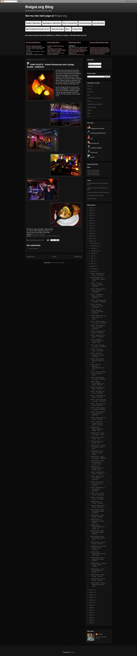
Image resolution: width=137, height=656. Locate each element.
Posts (91, 64)
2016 (91, 233)
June (92, 258)
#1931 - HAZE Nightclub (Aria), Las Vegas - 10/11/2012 (98, 327)
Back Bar (90, 86)
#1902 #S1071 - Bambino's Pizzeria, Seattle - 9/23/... (97, 468)
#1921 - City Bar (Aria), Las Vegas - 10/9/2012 (98, 378)
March (93, 266)
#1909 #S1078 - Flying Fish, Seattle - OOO (97, 433)
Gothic (89, 101)
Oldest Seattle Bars (93, 173)
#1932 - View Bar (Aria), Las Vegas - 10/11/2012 (98, 322)
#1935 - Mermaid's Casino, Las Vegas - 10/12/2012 (97, 306)
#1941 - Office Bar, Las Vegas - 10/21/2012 (97, 274)
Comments (93, 66)
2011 (91, 592)
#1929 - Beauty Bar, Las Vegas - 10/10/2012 (98, 336)
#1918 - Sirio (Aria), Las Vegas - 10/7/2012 (98, 392)
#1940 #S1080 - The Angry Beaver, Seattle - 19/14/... (98, 279)
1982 (91, 623)
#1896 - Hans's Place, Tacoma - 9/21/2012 (97, 498)
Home (54, 256)
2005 (91, 607)
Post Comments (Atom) (57, 262)
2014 (91, 238)
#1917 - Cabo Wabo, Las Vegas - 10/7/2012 (98, 396)
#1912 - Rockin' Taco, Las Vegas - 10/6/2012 (98, 418)
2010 (91, 595)
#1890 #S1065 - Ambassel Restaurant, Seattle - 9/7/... (98, 526)
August (93, 253)
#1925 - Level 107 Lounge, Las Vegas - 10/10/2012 (97, 354)
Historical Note (91, 107)
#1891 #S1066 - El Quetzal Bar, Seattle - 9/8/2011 (98, 521)
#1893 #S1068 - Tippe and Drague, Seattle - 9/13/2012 (98, 511)
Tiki (88, 116)
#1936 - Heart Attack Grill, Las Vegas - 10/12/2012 (98, 301)
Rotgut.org (60, 15)
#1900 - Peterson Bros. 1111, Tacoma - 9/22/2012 (97, 477)
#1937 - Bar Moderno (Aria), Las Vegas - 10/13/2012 (97, 296)
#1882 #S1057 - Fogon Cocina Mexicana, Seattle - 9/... (97, 570)
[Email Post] (48, 240)
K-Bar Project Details (93, 174)
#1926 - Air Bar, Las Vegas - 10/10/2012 (97, 349)
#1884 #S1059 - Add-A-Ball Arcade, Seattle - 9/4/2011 (97, 559)
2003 (50, 230)
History (89, 110)
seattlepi (49, 236)
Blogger (72, 652)
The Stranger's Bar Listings (95, 195)
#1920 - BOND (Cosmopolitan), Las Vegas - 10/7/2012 (97, 383)
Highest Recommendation (95, 104)
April (92, 263)
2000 (91, 618)
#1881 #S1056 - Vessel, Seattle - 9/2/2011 (98, 575)
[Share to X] (55, 240)
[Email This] (51, 240)
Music (89, 113)
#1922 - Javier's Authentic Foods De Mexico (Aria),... (98, 373)
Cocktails (90, 92)
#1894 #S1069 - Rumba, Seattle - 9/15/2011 (98, 506)
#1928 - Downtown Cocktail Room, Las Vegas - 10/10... (97, 341)
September (94, 251)
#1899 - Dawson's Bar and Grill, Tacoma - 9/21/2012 (97, 483)
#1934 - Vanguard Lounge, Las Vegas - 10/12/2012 (97, 311)
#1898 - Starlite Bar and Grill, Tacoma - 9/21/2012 (98, 489)
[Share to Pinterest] (58, 240)
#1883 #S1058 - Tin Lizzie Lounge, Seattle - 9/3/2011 (98, 565)
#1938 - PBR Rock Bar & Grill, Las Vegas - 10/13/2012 (98, 290)
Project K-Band (91, 198)
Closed (89, 89)
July (92, 256)
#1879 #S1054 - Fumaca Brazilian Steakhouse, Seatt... (98, 584)
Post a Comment (33, 248)
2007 (91, 602)
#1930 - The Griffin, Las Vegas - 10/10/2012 (98, 331)
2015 (91, 236)
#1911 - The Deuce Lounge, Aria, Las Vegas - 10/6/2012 (97, 423)
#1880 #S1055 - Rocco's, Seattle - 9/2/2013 (98, 579)
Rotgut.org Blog (39, 7)
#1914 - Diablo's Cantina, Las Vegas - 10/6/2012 (98, 408)
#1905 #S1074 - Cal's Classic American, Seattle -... (97, 452)
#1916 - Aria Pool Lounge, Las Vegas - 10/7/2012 (98, 400)
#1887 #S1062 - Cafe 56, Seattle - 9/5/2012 (98, 542)
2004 (91, 610)
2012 (91, 590)
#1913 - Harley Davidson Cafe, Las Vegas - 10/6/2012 (98, 413)
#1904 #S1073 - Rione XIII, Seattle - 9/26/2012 (98, 457)
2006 (91, 605)
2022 (91, 218)
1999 (91, 620)
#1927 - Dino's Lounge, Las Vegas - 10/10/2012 (98, 345)
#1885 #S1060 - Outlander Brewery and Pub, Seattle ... (98, 553)
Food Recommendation (94, 98)
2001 (91, 615)
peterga (100, 634)
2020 (91, 223)
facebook (42, 234)
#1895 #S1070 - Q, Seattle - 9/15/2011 (97, 502)
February (94, 268)
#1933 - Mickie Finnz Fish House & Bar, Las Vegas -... (98, 317)
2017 (91, 231)
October (93, 248)
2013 (91, 241)
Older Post (77, 256)
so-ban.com (35, 234)
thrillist (54, 236)
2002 (91, 612)
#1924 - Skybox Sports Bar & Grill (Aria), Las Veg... (97, 360)
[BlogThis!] (53, 240)
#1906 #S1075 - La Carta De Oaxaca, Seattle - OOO (98, 447)
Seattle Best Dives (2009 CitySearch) (98, 192)
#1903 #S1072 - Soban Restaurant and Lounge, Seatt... (97, 462)
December (94, 243)
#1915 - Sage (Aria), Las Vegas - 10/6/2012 (98, 404)
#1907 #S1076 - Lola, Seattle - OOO (97, 442)
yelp (58, 236)
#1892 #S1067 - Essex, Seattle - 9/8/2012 (97, 516)
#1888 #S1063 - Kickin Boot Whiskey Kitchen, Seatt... (98, 538)
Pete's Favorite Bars (93, 170)
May (92, 261)
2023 (91, 215)
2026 (91, 208)
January (93, 271)
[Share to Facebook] (57, 240)
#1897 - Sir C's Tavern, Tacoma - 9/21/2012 (97, 494)
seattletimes (42, 236)
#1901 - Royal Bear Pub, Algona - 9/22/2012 (98, 472)
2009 (91, 597)
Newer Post (30, 256)
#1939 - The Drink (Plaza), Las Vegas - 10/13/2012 (97, 284)
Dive (88, 95)
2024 (91, 213)
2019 (91, 225)
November (94, 245)
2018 (91, 228)
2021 (91, 220)
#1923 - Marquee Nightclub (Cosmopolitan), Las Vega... (97, 367)
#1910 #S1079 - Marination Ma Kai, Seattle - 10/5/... (97, 429)
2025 (91, 210)
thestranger (35, 236)
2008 (91, 600)
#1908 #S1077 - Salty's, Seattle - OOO (98, 437)
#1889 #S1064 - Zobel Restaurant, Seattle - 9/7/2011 (97, 532)
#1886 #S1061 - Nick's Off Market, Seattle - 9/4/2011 (98, 548)
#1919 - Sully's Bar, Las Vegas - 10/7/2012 (97, 388)
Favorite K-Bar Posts (93, 171)
